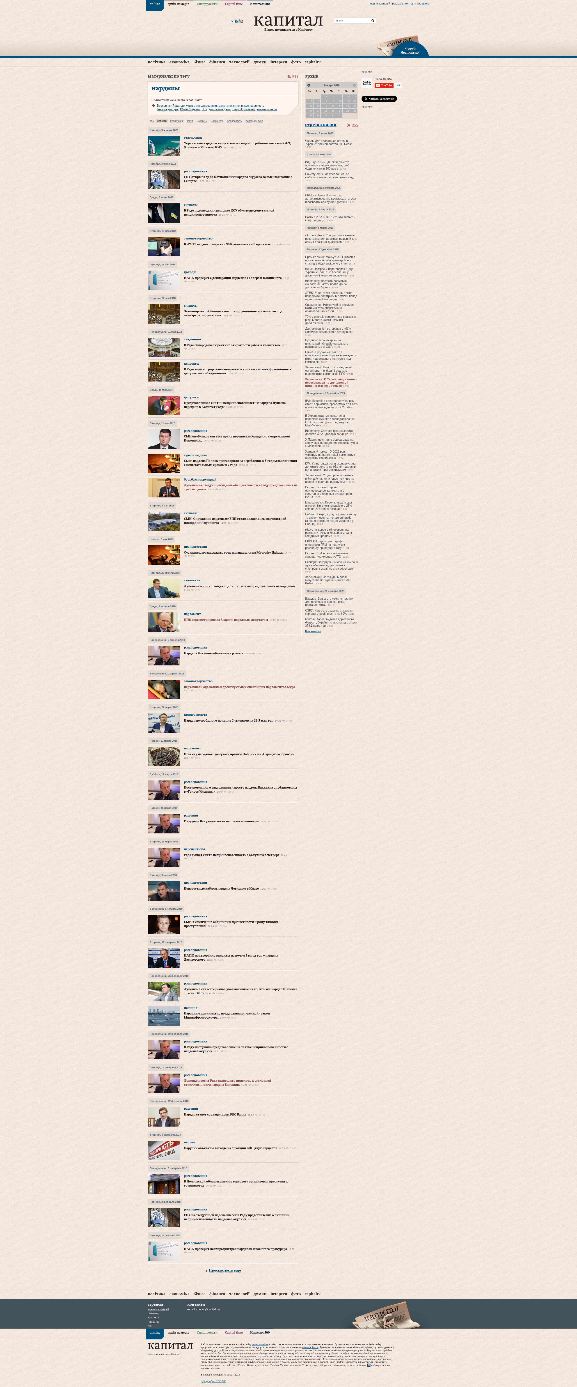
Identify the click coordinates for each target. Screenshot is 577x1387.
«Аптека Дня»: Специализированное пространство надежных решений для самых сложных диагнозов (331, 239)
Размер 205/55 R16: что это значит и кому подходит (330, 218)
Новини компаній (379, 3)
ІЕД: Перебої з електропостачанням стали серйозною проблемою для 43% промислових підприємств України (331, 404)
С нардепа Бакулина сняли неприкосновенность (221, 821)
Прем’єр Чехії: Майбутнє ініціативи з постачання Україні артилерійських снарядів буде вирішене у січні (330, 260)
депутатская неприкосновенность (241, 105)
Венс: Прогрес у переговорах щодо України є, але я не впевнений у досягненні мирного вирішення (329, 272)
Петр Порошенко (243, 109)
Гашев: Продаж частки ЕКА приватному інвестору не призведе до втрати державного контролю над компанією (331, 356)
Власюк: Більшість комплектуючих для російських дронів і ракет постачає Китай (329, 602)
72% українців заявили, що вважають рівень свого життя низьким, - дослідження (331, 320)
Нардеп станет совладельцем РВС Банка (215, 1114)
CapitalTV (313, 62)
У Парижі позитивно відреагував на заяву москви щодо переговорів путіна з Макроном (331, 443)
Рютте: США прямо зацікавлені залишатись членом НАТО (326, 555)
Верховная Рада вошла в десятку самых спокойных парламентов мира (239, 687)
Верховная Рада (168, 105)
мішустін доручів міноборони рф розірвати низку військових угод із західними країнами (328, 533)
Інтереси (278, 62)
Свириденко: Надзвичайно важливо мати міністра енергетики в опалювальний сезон (329, 308)
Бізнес (199, 62)
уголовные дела (219, 109)
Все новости (313, 631)
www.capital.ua (260, 1344)
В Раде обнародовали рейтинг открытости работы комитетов (232, 345)
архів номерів (178, 4)
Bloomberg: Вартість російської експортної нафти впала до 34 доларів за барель (326, 284)
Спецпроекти (207, 4)
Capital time (234, 4)
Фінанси (217, 62)
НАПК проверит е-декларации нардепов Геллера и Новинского (233, 278)
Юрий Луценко (190, 109)
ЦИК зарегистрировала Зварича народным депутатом (226, 619)
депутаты (187, 105)
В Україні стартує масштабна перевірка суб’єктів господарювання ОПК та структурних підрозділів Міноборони (330, 420)
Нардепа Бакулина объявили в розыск (213, 653)
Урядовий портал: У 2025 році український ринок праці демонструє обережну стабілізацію (330, 455)
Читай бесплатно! (410, 51)
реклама (397, 3)
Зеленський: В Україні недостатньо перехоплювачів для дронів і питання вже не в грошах (331, 382)
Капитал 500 (260, 4)
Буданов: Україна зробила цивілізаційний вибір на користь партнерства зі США (326, 343)
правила (423, 3)
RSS (295, 76)
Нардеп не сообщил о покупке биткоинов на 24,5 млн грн (228, 720)
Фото (296, 62)
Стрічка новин (321, 125)
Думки (260, 62)
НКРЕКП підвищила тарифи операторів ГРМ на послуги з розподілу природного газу (325, 545)
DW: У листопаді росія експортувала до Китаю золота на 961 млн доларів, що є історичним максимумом (331, 467)
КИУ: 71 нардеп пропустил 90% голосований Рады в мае (227, 244)
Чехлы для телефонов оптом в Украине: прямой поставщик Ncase (329, 142)
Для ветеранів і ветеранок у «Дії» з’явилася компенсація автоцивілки (329, 330)
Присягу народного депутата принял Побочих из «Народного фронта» (239, 754)
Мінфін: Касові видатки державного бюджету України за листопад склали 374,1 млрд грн (331, 622)
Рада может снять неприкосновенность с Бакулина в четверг (231, 855)
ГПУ (204, 109)
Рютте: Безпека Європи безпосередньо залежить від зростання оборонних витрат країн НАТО (328, 492)
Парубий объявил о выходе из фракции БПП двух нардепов (230, 1148)
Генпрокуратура (167, 109)
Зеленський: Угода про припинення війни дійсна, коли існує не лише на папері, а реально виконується (329, 478)
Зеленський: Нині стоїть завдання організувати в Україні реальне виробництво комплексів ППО (328, 370)
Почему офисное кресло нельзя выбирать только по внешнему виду (329, 175)
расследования (206, 105)
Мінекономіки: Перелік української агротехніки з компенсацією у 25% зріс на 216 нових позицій (328, 506)
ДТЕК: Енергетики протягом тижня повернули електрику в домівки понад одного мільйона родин (331, 296)
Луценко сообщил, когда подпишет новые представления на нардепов (239, 586)
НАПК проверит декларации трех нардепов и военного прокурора (235, 1249)
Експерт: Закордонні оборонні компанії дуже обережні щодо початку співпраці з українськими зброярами (331, 565)
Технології (239, 62)
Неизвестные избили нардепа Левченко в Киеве (221, 888)
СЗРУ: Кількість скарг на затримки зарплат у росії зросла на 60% (329, 612)
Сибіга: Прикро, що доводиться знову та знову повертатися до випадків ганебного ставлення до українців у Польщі (331, 519)
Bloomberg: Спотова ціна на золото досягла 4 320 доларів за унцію (329, 432)
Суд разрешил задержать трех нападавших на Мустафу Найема (233, 552)
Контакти (410, 3)
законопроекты (267, 109)
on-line (155, 4)
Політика (156, 62)
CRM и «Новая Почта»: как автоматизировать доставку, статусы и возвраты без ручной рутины (330, 199)
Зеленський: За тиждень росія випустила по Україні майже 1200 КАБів (327, 580)
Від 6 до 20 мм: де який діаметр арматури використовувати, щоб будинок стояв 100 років (327, 165)
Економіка (179, 62)
